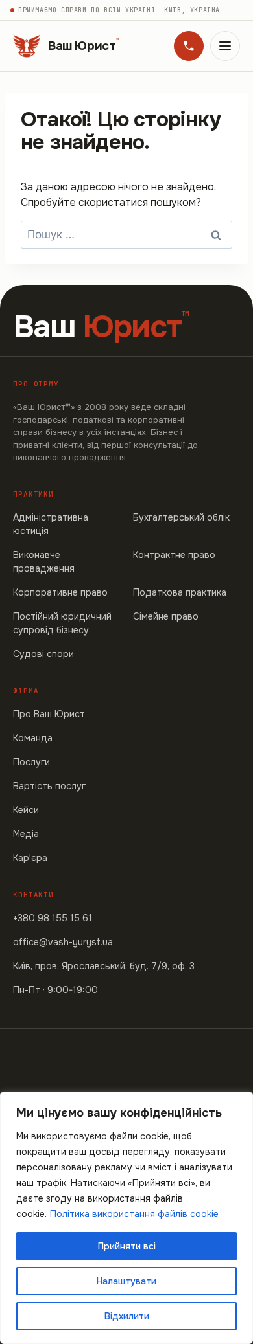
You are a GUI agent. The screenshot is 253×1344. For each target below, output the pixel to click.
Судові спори (43, 654)
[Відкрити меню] (225, 46)
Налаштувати (126, 1281)
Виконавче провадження (44, 561)
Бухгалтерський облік (181, 517)
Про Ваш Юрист (49, 714)
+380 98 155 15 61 (52, 918)
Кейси (26, 810)
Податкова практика (179, 592)
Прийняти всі (127, 1246)
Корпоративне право (60, 592)
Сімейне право (166, 616)
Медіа (26, 834)
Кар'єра (30, 858)
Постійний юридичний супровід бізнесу (62, 623)
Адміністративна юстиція (50, 524)
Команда (33, 738)
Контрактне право (174, 555)
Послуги (31, 762)
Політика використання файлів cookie (134, 1214)
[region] (126, 1218)
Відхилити (126, 1316)
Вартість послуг (49, 786)
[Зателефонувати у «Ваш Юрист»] (189, 46)
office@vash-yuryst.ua (63, 942)
